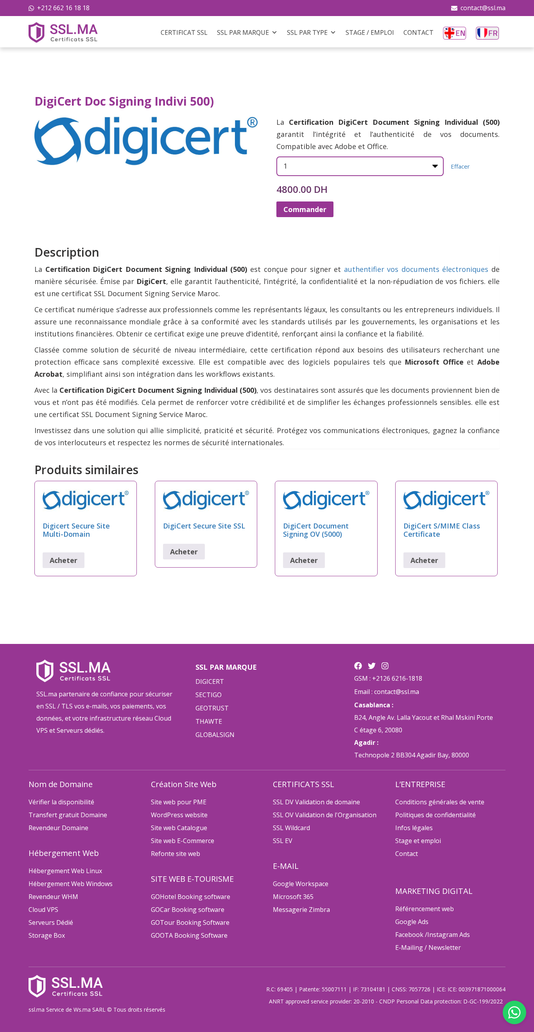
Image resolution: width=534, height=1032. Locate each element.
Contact (418, 32)
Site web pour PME (178, 802)
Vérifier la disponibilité (61, 802)
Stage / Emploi (370, 32)
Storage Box (47, 935)
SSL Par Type (307, 32)
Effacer (460, 166)
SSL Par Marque (243, 32)
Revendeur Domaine (58, 827)
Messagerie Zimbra (301, 909)
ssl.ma (37, 1009)
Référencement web (424, 908)
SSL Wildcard (291, 827)
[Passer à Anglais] (454, 32)
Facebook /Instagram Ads (432, 934)
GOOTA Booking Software (189, 935)
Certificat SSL (184, 32)
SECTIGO (208, 694)
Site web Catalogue (179, 827)
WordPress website (179, 815)
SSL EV (282, 840)
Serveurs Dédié (51, 922)
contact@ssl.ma (483, 8)
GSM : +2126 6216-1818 (388, 678)
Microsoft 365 (293, 896)
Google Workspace (300, 883)
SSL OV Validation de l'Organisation (324, 815)
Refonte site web (175, 853)
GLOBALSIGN (215, 734)
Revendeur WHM (53, 896)
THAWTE (208, 721)
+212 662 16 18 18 (63, 8)
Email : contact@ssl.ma (386, 691)
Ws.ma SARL (89, 1009)
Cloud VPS (43, 909)
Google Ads (411, 921)
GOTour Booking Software (190, 922)
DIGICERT (209, 681)
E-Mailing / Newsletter (428, 947)
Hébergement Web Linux (65, 871)
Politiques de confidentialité (435, 815)
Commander (304, 209)
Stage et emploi (418, 840)
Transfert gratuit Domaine (68, 815)
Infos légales (414, 827)
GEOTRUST (212, 708)
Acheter (63, 560)
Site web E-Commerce (182, 840)
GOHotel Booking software (190, 896)
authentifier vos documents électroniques (416, 269)
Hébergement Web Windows (71, 883)
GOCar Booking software (187, 909)
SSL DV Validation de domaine (316, 802)
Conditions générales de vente (439, 802)
